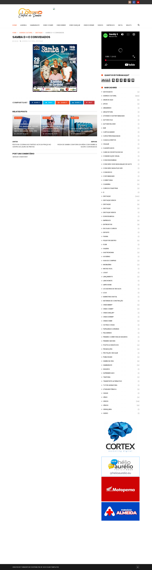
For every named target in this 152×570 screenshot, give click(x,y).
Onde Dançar (74, 25)
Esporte (106, 232)
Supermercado (108, 373)
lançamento (108, 277)
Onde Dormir (89, 25)
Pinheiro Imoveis (109, 341)
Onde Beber (61, 25)
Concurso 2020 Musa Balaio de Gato (117, 164)
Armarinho (107, 108)
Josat (105, 273)
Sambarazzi (35, 25)
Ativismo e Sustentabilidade (114, 116)
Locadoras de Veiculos (112, 289)
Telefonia (106, 377)
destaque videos (109, 200)
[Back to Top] (138, 567)
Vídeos (105, 405)
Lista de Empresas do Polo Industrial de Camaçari (83, 130)
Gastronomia (108, 252)
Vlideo (105, 413)
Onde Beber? (107, 305)
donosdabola (108, 216)
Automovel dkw (109, 124)
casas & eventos (109, 140)
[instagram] (129, 2)
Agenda (23, 25)
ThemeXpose (25, 567)
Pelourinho (107, 333)
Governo (106, 257)
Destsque (106, 208)
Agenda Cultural (25, 33)
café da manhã (108, 132)
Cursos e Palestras (110, 188)
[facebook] (133, 2)
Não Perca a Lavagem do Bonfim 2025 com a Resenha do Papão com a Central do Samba (54, 127)
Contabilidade (108, 176)
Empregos (111, 25)
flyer (105, 245)
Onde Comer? (108, 309)
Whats (129, 25)
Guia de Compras (109, 261)
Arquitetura (108, 112)
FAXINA (105, 236)
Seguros (106, 369)
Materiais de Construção (113, 301)
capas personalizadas (111, 136)
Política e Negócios (111, 345)
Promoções (107, 349)
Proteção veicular (110, 353)
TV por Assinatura (110, 385)
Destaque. (107, 204)
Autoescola (108, 120)
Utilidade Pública (109, 389)
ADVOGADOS (108, 92)
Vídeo (105, 397)
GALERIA (106, 249)
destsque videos (109, 212)
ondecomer (107, 321)
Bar (104, 128)
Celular (106, 144)
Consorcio (107, 172)
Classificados (108, 148)
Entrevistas (107, 224)
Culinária (106, 184)
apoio (105, 104)
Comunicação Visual (111, 156)
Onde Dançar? (108, 313)
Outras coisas (109, 325)
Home (14, 25)
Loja (105, 293)
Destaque (39, 33)
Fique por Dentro (109, 240)
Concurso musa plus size (113, 168)
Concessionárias (109, 160)
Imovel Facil (107, 269)
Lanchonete (107, 281)
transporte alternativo (112, 381)
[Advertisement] (120, 540)
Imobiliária (107, 265)
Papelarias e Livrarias (111, 329)
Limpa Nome (107, 285)
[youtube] (138, 2)
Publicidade (107, 357)
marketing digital (110, 297)
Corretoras (108, 180)
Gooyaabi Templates (51, 567)
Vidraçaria (107, 409)
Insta (120, 25)
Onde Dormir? (108, 317)
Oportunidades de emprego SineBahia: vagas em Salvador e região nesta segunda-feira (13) (26, 127)
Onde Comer (48, 25)
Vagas (105, 393)
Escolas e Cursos (110, 228)
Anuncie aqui (108, 100)
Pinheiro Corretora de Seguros (115, 337)
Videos (100, 25)
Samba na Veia (108, 361)
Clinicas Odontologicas (113, 152)
